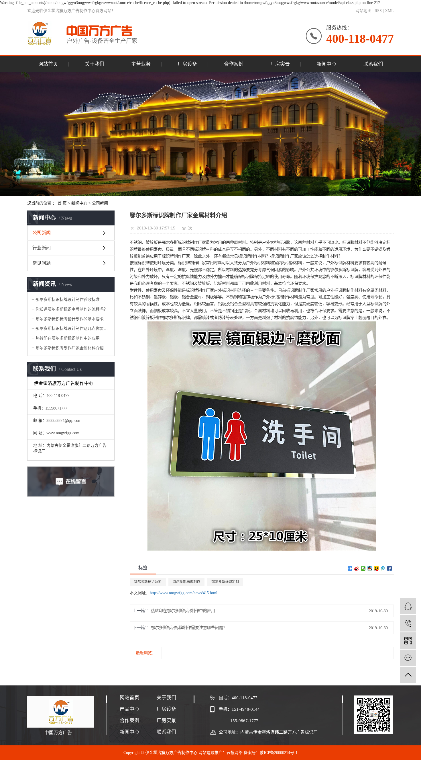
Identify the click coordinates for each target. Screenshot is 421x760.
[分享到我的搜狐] (376, 568)
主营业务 (141, 64)
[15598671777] (408, 623)
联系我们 (373, 64)
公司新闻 (100, 203)
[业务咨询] (408, 606)
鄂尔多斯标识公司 (148, 582)
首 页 (62, 203)
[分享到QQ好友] (369, 568)
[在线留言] (408, 658)
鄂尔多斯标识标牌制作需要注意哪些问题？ (189, 627)
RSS (378, 11)
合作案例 (233, 64)
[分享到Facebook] (389, 568)
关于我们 (94, 64)
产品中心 (129, 709)
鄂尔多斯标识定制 (225, 582)
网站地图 (363, 11)
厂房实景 (280, 64)
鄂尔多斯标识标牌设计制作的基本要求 (70, 319)
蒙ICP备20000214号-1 (279, 753)
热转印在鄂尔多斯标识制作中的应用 (68, 338)
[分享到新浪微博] (356, 568)
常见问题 (41, 263)
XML (389, 11)
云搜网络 (235, 753)
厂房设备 (187, 64)
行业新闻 (41, 247)
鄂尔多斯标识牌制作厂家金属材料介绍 (70, 348)
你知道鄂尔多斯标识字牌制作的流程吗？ (72, 309)
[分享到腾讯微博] (383, 568)
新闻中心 (326, 64)
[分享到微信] (363, 568)
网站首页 (48, 64)
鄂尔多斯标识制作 (186, 582)
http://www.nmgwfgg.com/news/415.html (183, 593)
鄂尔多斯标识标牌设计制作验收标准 (68, 299)
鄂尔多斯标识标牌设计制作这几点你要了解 (73, 328)
